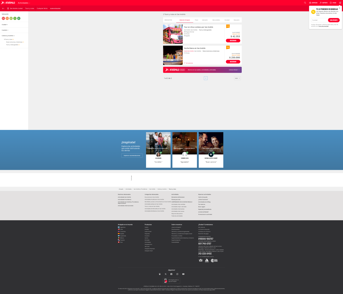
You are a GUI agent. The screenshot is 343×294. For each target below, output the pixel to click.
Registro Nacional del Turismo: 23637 (155, 290)
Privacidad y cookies (177, 236)
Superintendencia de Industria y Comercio (183, 238)
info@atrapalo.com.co (208, 256)
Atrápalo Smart (149, 251)
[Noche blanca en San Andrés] (173, 55)
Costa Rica (123, 231)
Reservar (233, 40)
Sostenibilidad (175, 242)
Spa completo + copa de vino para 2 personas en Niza (192, 148)
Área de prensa (175, 229)
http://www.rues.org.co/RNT (207, 290)
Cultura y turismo (162, 189)
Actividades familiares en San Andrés (154, 211)
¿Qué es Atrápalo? (176, 227)
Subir (236, 78)
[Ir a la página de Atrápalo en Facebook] (172, 274)
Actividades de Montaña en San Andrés (155, 208)
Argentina (122, 227)
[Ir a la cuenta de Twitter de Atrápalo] (166, 274)
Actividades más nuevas (178, 211)
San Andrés (152, 189)
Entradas (147, 240)
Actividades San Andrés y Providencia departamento (128, 202)
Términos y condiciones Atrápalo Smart (182, 233)
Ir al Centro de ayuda (203, 229)
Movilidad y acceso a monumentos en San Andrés (158, 202)
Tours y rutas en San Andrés (152, 206)
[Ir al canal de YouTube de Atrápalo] (183, 274)
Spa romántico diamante (211, 148)
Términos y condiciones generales (180, 231)
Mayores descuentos (177, 213)
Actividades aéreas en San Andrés (153, 204)
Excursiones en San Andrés (152, 197)
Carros (146, 238)
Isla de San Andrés (189, 51)
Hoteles (147, 229)
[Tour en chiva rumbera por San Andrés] (173, 34)
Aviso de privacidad (323, 26)
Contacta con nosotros (204, 231)
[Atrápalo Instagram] (177, 274)
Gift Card (147, 246)
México (122, 238)
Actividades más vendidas (178, 204)
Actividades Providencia (124, 199)
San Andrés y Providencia (140, 189)
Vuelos (146, 227)
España (122, 233)
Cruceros (147, 236)
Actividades (128, 189)
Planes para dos (176, 199)
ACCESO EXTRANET (203, 212)
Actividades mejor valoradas (179, 206)
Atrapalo (121, 189)
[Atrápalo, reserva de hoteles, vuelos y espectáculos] (8, 3)
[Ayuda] (333, 3)
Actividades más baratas (178, 209)
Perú (121, 242)
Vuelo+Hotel (148, 231)
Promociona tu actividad (205, 214)
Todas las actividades (177, 216)
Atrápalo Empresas (150, 248)
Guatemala (123, 236)
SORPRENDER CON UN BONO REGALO (182, 202)
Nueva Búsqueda (55, 8)
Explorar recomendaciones (132, 155)
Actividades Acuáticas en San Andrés (154, 199)
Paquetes (147, 233)
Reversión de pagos (203, 233)
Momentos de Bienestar (178, 197)
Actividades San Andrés (124, 197)
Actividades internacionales (125, 205)
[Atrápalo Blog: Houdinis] (160, 274)
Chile (121, 229)
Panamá (122, 240)
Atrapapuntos (148, 244)
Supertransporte (176, 240)
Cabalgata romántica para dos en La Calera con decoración (167, 148)
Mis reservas (201, 227)
